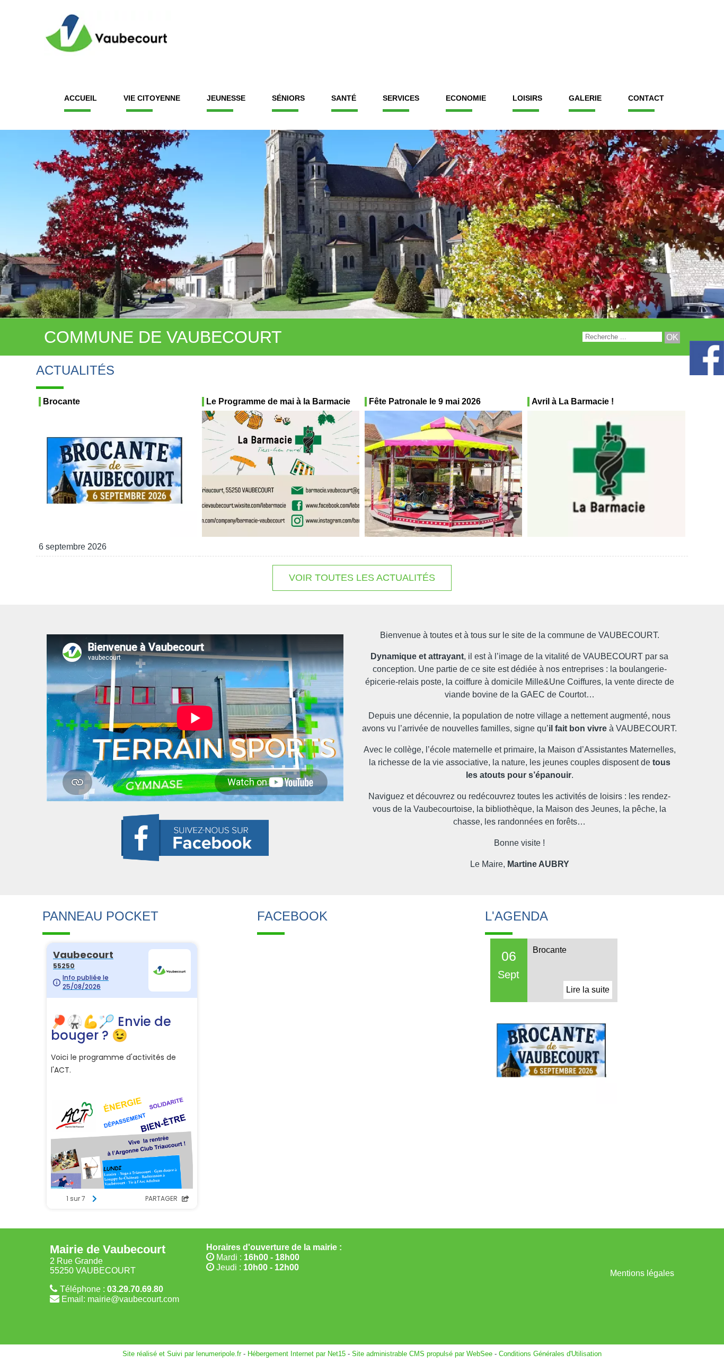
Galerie (585, 98)
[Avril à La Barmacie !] (606, 476)
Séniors (288, 98)
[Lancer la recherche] (672, 337)
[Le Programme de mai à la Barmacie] (280, 476)
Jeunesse (226, 98)
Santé (343, 98)
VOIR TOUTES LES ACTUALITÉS (362, 577)
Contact (646, 98)
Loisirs (527, 98)
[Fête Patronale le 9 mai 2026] (443, 476)
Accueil (80, 98)
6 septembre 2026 (73, 546)
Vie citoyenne (151, 98)
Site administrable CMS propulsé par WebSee (422, 1354)
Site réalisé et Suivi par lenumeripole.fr (181, 1354)
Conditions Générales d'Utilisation (550, 1354)
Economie (466, 98)
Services (401, 98)
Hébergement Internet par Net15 (297, 1354)
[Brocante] (117, 476)
